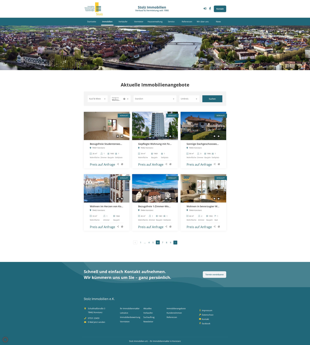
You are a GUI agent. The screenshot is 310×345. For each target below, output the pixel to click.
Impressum (206, 310)
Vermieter (138, 21)
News (218, 21)
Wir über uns (203, 21)
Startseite (91, 21)
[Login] (204, 9)
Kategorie (115, 98)
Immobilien (107, 21)
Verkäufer (123, 21)
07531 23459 (93, 318)
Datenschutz (207, 314)
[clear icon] (124, 99)
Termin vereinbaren (214, 274)
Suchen (212, 98)
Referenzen (187, 21)
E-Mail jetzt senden (96, 322)
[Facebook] (210, 9)
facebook (205, 323)
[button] (98, 98)
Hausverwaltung (155, 21)
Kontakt (220, 9)
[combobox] (155, 98)
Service (171, 21)
